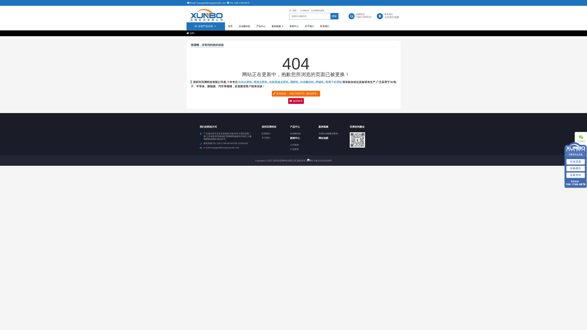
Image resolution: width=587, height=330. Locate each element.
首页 (192, 33)
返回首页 (298, 101)
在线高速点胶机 (278, 82)
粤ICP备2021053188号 (321, 160)
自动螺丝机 (304, 10)
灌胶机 (294, 82)
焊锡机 (320, 82)
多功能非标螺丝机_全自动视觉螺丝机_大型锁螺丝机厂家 (213, 14)
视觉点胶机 (261, 82)
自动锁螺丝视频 (317, 10)
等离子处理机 (333, 82)
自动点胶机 (245, 82)
